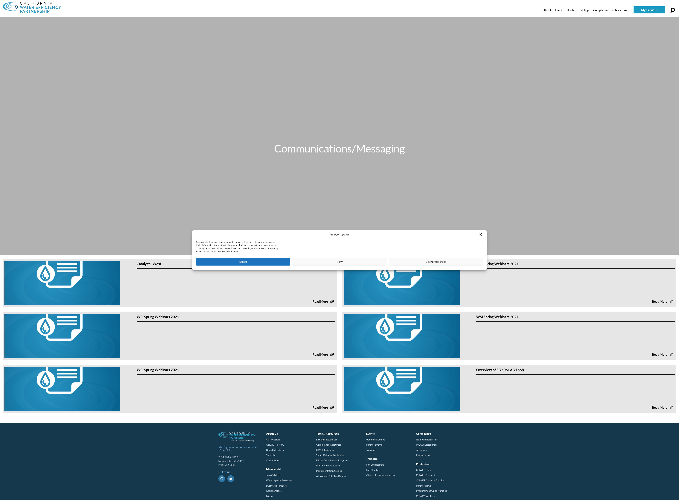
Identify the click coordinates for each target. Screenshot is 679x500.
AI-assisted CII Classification (331, 476)
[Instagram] (221, 478)
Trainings (583, 10)
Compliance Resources (328, 444)
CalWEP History (275, 444)
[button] (481, 235)
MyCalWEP (649, 10)
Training (370, 449)
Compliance (600, 10)
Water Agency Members (279, 480)
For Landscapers (375, 464)
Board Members (275, 449)
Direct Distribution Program (332, 460)
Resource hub (423, 455)
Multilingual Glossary (328, 465)
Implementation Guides (329, 470)
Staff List (271, 455)
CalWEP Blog (423, 469)
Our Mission (273, 439)
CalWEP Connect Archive (430, 480)
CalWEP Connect (425, 475)
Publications (619, 10)
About (547, 10)
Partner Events (374, 444)
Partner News (423, 485)
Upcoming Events (375, 439)
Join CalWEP (273, 475)
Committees (273, 460)
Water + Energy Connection (381, 475)
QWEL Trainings (325, 449)
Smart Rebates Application (330, 455)
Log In (269, 496)
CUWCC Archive (425, 496)
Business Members (276, 485)
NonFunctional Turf (427, 439)
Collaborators (274, 490)
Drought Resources (326, 439)
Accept (243, 261)
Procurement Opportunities (431, 490)
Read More (320, 301)
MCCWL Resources (426, 444)
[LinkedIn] (230, 478)
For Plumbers (373, 469)
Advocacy (421, 449)
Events (559, 10)
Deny (339, 261)
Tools (571, 10)
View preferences (436, 261)
